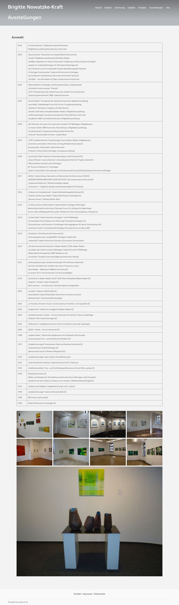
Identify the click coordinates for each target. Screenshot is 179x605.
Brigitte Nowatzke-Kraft (35, 7)
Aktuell (98, 7)
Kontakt (77, 594)
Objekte (131, 7)
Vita (168, 7)
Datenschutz (99, 594)
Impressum (87, 594)
